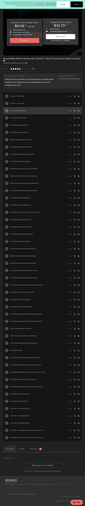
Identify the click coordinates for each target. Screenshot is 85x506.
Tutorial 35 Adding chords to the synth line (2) (23, 343)
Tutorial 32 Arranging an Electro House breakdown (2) (26, 321)
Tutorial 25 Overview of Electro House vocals (23, 270)
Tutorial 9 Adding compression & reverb (22, 154)
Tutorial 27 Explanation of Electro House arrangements (26, 285)
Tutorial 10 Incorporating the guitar (20, 161)
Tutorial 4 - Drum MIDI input (18, 118)
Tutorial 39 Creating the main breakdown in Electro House (27, 372)
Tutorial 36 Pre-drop (16, 350)
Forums (39, 484)
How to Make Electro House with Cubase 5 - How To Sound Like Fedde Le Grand (41, 58)
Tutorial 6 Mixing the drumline (19, 132)
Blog (6, 484)
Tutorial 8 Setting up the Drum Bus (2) (21, 147)
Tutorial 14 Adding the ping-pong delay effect (23, 190)
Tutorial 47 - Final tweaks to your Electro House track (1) (26, 430)
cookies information (50, 4)
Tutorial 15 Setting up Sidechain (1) (20, 198)
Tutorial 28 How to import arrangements (22, 292)
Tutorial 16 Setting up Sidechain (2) (20, 205)
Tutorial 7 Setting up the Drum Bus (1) (21, 140)
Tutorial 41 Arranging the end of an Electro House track (26, 387)
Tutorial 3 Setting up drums (18, 110)
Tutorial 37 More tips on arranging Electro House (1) (25, 358)
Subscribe (25, 40)
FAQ (28, 484)
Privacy (60, 484)
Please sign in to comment (42, 465)
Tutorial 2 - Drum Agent (17, 103)
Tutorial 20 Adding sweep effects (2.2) (21, 234)
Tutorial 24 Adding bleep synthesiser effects (23, 263)
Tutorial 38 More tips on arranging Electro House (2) (25, 365)
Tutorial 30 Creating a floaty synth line (21, 307)
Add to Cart (60, 36)
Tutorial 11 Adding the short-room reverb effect (24, 169)
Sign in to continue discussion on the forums (43, 471)
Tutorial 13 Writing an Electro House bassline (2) (24, 183)
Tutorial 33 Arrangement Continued (20, 328)
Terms (55, 484)
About (11, 484)
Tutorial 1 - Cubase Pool (17, 96)
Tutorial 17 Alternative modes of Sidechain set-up (24, 212)
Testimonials (48, 484)
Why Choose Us (20, 484)
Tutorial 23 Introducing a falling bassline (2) (23, 256)
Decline (63, 4)
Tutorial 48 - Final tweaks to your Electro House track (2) (26, 437)
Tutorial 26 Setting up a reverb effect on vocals (24, 278)
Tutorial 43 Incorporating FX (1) (19, 401)
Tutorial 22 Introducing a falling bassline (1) (22, 249)
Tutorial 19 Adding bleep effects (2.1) (21, 227)
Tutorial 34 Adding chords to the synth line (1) (23, 336)
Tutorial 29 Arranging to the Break (20, 299)
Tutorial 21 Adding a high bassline (20, 241)
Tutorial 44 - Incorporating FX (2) (19, 408)
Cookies (67, 484)
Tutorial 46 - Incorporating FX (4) (19, 423)
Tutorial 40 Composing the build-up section (23, 379)
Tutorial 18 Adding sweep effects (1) (20, 219)
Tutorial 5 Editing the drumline (19, 125)
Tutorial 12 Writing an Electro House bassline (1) (24, 176)
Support (33, 484)
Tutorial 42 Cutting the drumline (19, 394)
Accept (76, 4)
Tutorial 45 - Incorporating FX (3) (19, 416)
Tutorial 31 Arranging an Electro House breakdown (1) (25, 314)
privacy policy (40, 4)
